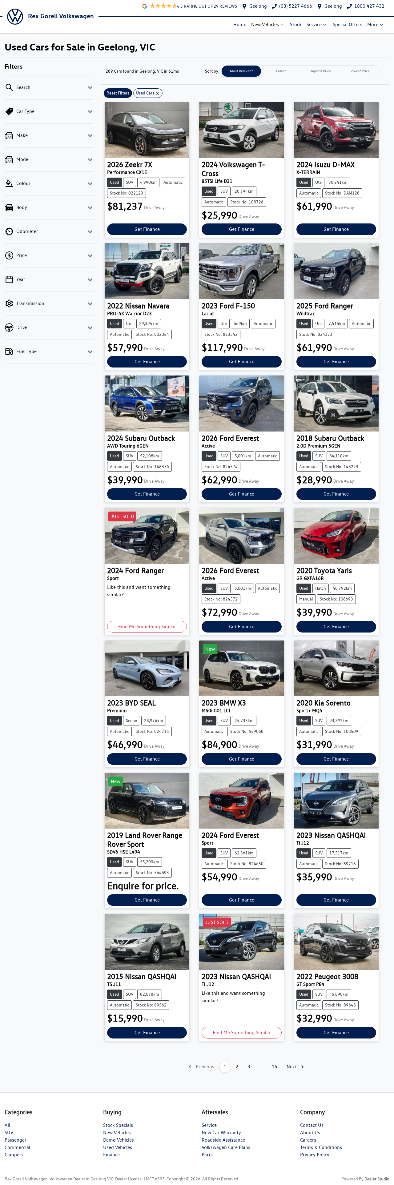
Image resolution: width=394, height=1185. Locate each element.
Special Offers (347, 24)
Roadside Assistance (223, 1140)
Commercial (17, 1147)
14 (274, 1067)
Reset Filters (118, 92)
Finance (111, 1155)
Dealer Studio (376, 1178)
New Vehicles (265, 24)
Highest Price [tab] (320, 71)
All (7, 1125)
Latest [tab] (281, 71)
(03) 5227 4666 (295, 6)
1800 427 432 (369, 6)
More (372, 24)
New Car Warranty (221, 1132)
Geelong (258, 6)
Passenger (15, 1140)
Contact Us (312, 1125)
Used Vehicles (117, 1147)
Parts (207, 1155)
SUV (9, 1132)
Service (314, 24)
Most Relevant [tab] (241, 71)
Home (239, 24)
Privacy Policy (314, 1155)
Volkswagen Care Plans (226, 1147)
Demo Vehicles (118, 1140)
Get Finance (147, 229)
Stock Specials (118, 1125)
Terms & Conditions (321, 1147)
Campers (14, 1155)
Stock (296, 24)
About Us (310, 1132)
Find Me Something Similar (147, 626)
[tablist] (300, 71)
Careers (308, 1140)
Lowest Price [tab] (359, 71)
